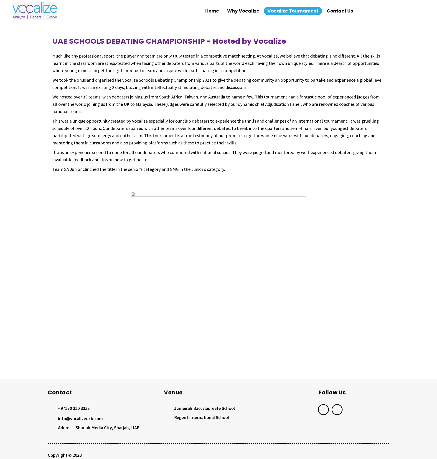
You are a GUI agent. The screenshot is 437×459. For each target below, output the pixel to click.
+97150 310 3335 (74, 408)
